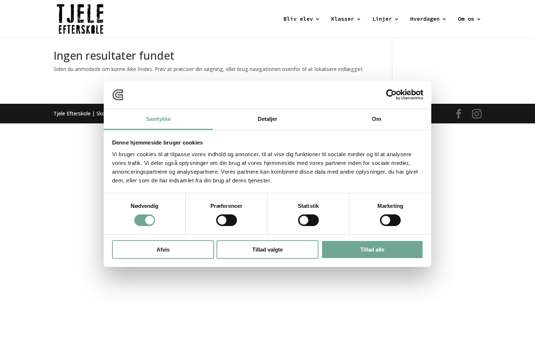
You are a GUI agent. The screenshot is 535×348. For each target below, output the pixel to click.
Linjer (382, 19)
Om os (466, 19)
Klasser (342, 19)
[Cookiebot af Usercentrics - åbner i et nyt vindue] (391, 94)
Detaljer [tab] (268, 119)
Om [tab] (376, 119)
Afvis (163, 249)
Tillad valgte (267, 249)
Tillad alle (372, 249)
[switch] (226, 220)
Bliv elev (298, 19)
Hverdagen (425, 19)
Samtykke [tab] (158, 119)
